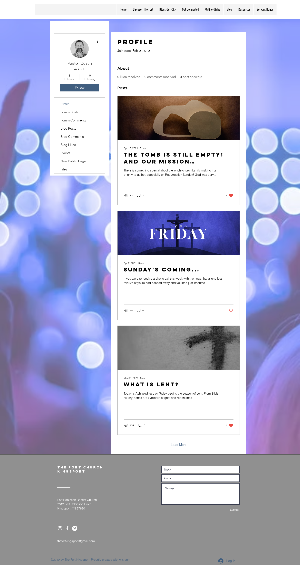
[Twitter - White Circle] (74, 528)
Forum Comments (73, 120)
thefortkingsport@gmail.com (76, 541)
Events (65, 153)
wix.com (124, 560)
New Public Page (73, 161)
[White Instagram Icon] (60, 528)
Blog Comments (72, 137)
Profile (65, 104)
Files (63, 169)
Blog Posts (68, 128)
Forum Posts (69, 112)
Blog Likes (68, 145)
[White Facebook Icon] (67, 528)
